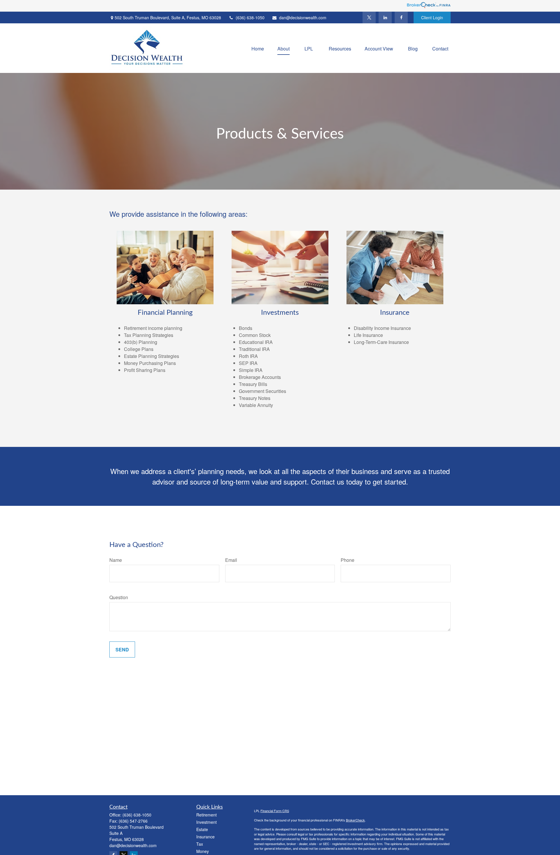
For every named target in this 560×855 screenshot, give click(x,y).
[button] (257, 48)
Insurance (205, 837)
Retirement (206, 815)
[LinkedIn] (385, 17)
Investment (206, 822)
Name (115, 560)
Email (231, 560)
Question (118, 597)
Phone (347, 560)
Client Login (432, 17)
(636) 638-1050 (250, 17)
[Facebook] (401, 17)
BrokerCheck (355, 820)
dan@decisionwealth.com (302, 17)
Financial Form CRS (274, 810)
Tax (199, 844)
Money (202, 851)
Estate (202, 829)
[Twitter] (369, 17)
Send (122, 649)
